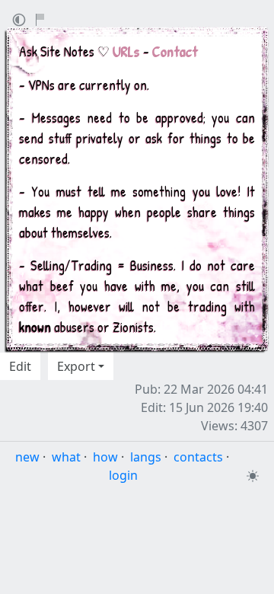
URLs (126, 50)
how (105, 457)
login (123, 475)
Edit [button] (20, 366)
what (66, 457)
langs (145, 457)
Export (76, 366)
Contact (175, 50)
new (27, 457)
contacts (198, 457)
